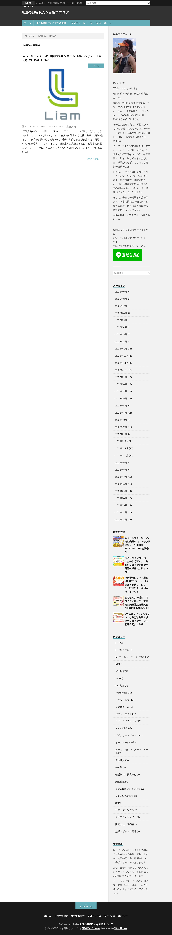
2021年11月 (121, 448)
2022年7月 (121, 391)
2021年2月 (121, 512)
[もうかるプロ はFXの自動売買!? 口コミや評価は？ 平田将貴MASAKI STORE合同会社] (118, 541)
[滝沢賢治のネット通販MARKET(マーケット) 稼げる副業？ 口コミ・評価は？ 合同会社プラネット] (118, 581)
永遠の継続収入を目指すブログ (45, 12)
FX (97, 66)
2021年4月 (121, 498)
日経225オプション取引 (128, 788)
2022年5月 (121, 405)
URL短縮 (120, 685)
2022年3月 (121, 419)
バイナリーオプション (127, 735)
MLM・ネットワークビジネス (131, 657)
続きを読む (93, 158)
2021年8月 (121, 469)
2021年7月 (121, 476)
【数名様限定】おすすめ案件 (51, 22)
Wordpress (121, 692)
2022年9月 (121, 377)
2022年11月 (121, 362)
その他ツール (122, 706)
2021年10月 (121, 455)
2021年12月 (121, 441)
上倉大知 (71, 126)
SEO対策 (120, 671)
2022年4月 (121, 412)
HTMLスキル (122, 649)
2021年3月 (121, 505)
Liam (42, 126)
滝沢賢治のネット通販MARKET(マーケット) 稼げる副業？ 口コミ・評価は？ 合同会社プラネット (137, 584)
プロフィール (78, 22)
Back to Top (86, 906)
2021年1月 (121, 519)
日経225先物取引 (124, 795)
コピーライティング (125, 721)
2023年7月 (121, 305)
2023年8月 (121, 298)
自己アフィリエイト (125, 817)
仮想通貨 (120, 760)
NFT (117, 664)
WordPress (120, 928)
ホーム (27, 22)
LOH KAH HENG (55, 126)
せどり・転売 (122, 699)
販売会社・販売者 (124, 824)
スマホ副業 (121, 728)
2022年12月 (121, 355)
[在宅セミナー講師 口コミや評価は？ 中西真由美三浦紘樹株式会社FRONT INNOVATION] (118, 601)
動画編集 (120, 781)
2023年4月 (121, 327)
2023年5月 (121, 320)
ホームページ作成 (124, 742)
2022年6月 (121, 398)
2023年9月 (121, 291)
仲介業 (118, 767)
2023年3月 (121, 334)
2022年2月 (121, 426)
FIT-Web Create (91, 928)
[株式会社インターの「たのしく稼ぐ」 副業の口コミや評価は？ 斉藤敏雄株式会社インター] (118, 561)
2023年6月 (121, 313)
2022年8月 (121, 384)
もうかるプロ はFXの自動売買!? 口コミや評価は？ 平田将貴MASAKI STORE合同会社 (137, 544)
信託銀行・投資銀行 (125, 774)
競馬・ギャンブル (124, 810)
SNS (117, 678)
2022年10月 (121, 370)
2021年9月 (121, 462)
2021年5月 (121, 491)
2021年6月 (121, 483)
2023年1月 (121, 348)
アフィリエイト (123, 714)
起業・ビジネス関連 (125, 831)
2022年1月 (121, 434)
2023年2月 (121, 341)
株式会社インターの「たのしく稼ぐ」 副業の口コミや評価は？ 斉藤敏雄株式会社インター (137, 564)
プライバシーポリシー (102, 22)
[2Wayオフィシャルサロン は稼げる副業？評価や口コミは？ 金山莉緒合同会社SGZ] (118, 617)
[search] (148, 3)
